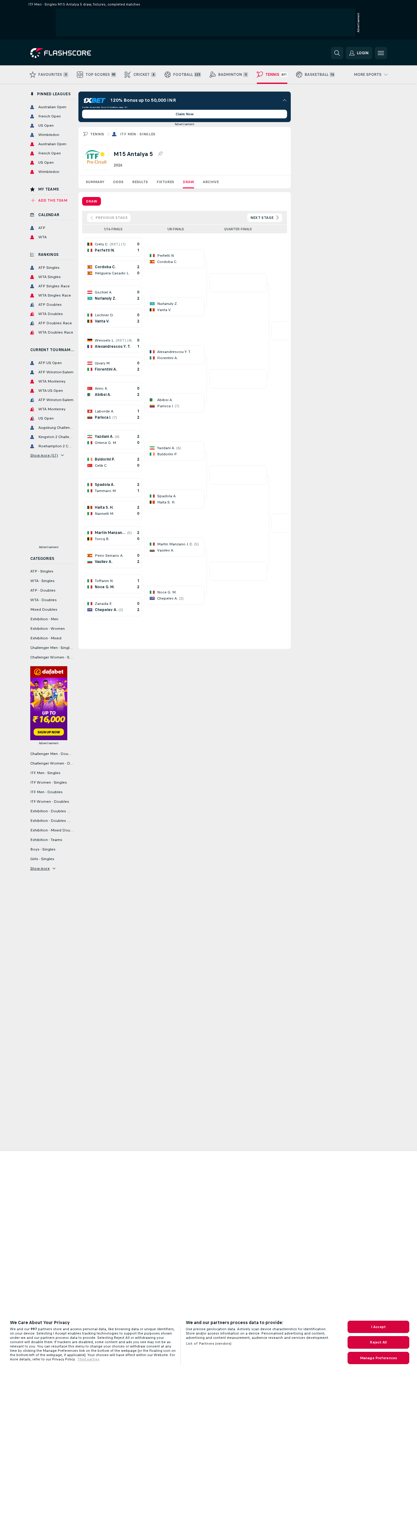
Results (140, 182)
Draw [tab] (91, 201)
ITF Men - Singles (138, 134)
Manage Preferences (378, 1358)
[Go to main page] (72, 53)
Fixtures (165, 182)
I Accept (378, 1327)
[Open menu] (381, 53)
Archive (211, 182)
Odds (118, 182)
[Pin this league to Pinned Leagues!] (160, 154)
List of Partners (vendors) (208, 1343)
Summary (95, 182)
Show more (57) (44, 455)
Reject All (378, 1342)
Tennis (97, 134)
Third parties (88, 1359)
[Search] (337, 53)
